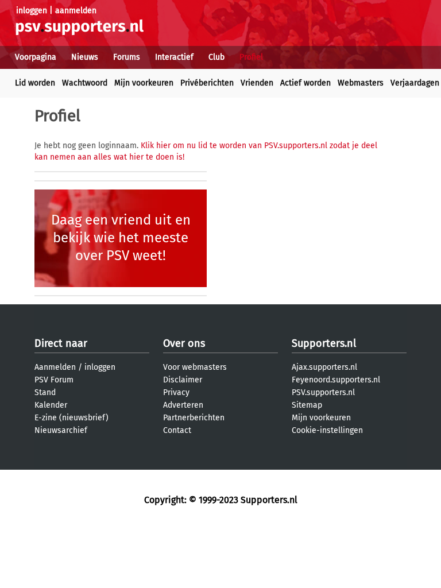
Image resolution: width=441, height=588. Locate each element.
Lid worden (35, 83)
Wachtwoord (84, 83)
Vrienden (257, 83)
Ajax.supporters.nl (324, 367)
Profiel (251, 57)
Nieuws (84, 57)
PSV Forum (54, 380)
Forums (126, 57)
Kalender (50, 405)
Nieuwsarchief (60, 430)
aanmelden (75, 11)
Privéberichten (207, 83)
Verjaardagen (414, 83)
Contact (177, 430)
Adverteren (183, 405)
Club (216, 57)
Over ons (184, 343)
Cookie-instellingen (327, 430)
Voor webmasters (195, 367)
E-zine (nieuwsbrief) (71, 418)
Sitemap (307, 405)
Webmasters (361, 83)
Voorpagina (35, 57)
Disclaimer (182, 380)
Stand (45, 392)
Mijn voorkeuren (143, 83)
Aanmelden (55, 367)
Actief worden (305, 83)
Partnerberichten (194, 418)
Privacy (176, 392)
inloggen (31, 11)
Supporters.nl (324, 343)
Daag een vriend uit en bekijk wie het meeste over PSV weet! (121, 238)
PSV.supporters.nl (323, 392)
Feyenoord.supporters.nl (336, 380)
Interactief (174, 57)
